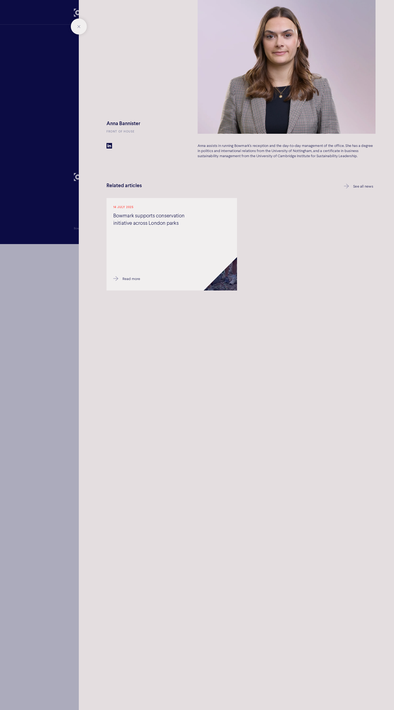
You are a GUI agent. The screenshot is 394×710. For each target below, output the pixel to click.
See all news (363, 186)
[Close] (79, 26)
